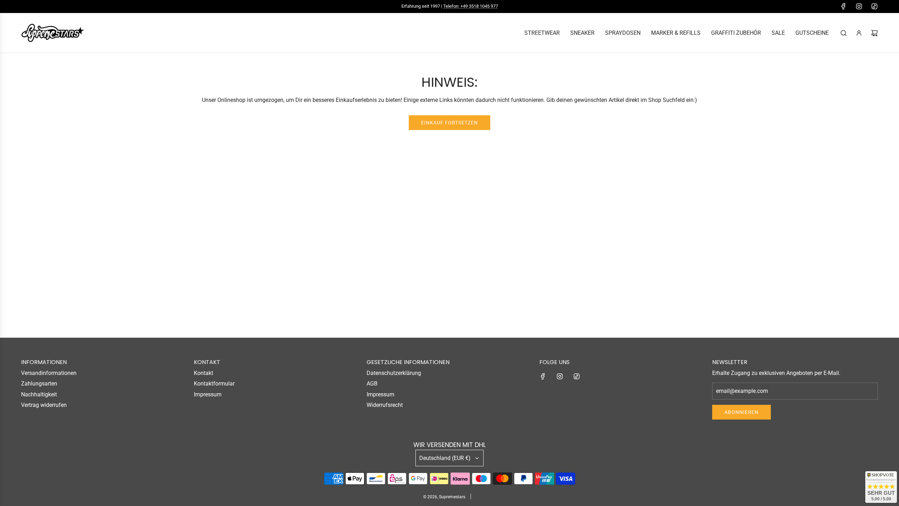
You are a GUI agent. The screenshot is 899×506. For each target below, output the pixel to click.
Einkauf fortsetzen (449, 122)
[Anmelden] (859, 33)
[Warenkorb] (874, 33)
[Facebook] (843, 6)
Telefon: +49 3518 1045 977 (470, 6)
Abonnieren (741, 412)
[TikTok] (874, 6)
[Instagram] (859, 6)
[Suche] (843, 33)
